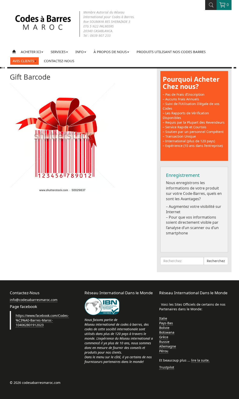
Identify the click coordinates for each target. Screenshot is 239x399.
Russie (164, 341)
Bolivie (164, 327)
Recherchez (216, 261)
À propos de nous (110, 51)
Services (58, 51)
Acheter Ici (31, 51)
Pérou (163, 351)
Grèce (163, 337)
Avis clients (23, 60)
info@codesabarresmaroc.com (33, 300)
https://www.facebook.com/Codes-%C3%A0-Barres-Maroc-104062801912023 (42, 320)
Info (79, 51)
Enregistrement (183, 175)
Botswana (166, 332)
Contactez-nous (59, 60)
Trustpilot (166, 367)
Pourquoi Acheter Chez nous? (191, 83)
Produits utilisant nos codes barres (171, 51)
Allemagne (167, 346)
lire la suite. (200, 360)
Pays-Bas (166, 323)
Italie (163, 318)
